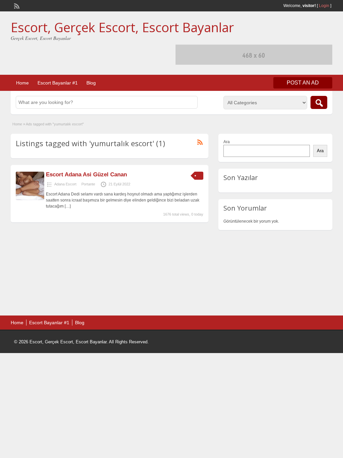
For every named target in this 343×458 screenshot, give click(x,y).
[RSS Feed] (16, 5)
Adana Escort (65, 184)
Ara (226, 141)
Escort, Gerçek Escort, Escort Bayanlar (122, 27)
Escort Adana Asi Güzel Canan (86, 174)
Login (324, 5)
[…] (68, 206)
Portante (88, 184)
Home (22, 82)
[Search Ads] (319, 102)
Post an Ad (303, 82)
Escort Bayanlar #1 (58, 82)
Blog (91, 82)
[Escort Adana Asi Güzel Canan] (30, 198)
